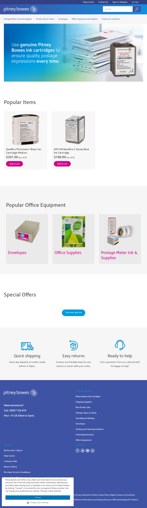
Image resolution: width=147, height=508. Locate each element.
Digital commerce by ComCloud (122, 495)
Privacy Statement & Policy (86, 495)
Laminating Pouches (85, 434)
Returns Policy (10, 467)
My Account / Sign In (13, 450)
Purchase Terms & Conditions (17, 472)
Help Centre (88, 2)
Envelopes (63, 19)
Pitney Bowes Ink (88, 396)
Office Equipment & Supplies (85, 19)
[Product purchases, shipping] (27, 344)
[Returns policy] (73, 344)
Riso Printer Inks (83, 407)
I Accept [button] (38, 497)
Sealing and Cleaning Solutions (90, 429)
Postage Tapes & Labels (86, 413)
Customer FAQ (10, 461)
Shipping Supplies (84, 402)
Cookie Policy (103, 495)
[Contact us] (119, 344)
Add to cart (14, 164)
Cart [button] (136, 2)
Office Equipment (83, 440)
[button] (37, 502)
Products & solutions (111, 19)
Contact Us (103, 2)
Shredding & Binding (85, 418)
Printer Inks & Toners (45, 19)
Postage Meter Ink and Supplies (18, 19)
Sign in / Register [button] (120, 2)
